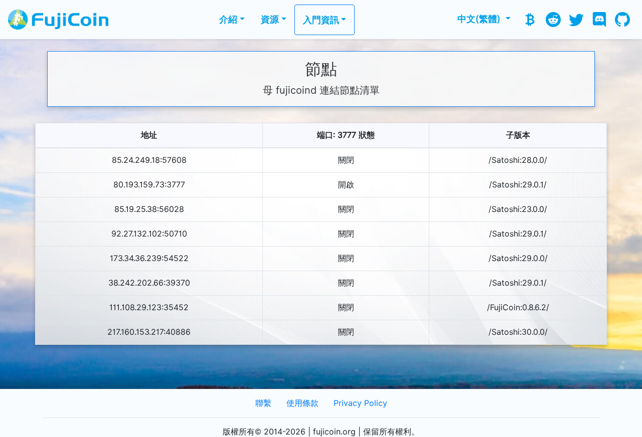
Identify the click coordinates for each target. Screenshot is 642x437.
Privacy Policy (360, 403)
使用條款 (302, 403)
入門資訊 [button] (321, 20)
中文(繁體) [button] (480, 19)
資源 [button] (270, 19)
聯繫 (263, 403)
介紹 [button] (228, 19)
